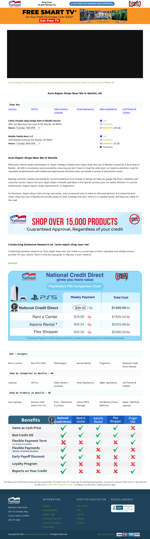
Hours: (11, 127)
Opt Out (80, 514)
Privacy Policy (48, 527)
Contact (80, 522)
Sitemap (80, 518)
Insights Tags (49, 514)
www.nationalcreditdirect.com (37, 534)
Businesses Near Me (33, 82)
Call (105, 120)
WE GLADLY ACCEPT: (106, 534)
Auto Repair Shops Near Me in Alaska (86, 82)
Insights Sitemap (50, 510)
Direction (107, 124)
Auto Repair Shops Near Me (56, 82)
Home (10, 82)
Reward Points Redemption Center (59, 485)
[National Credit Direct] (18, 4)
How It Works (83, 506)
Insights (18, 82)
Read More (12, 263)
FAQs (79, 510)
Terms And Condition (52, 522)
